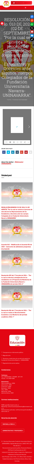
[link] (2, 23)
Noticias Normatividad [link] (20, 99)
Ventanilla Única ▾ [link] (9, 424)
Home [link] (9, 99)
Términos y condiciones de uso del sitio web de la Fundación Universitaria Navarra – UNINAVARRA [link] (15, 359)
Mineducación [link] (18, 443)
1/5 (6, 142)
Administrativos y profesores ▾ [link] (13, 430)
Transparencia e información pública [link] (13, 352)
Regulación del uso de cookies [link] (11, 363)
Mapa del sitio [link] (6, 355)
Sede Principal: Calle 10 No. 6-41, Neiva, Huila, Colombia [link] (16, 456)
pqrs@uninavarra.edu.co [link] (12, 405)
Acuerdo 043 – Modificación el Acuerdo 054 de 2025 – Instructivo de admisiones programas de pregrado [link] (16, 247)
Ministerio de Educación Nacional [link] (17, 454)
